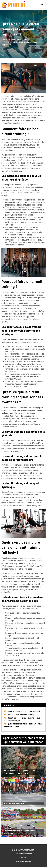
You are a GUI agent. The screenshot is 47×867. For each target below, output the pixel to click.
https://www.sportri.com (24, 850)
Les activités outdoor (20, 40)
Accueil (4, 40)
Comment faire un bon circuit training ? (21, 711)
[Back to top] (40, 860)
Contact (23, 857)
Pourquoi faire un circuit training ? (19, 715)
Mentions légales (23, 861)
